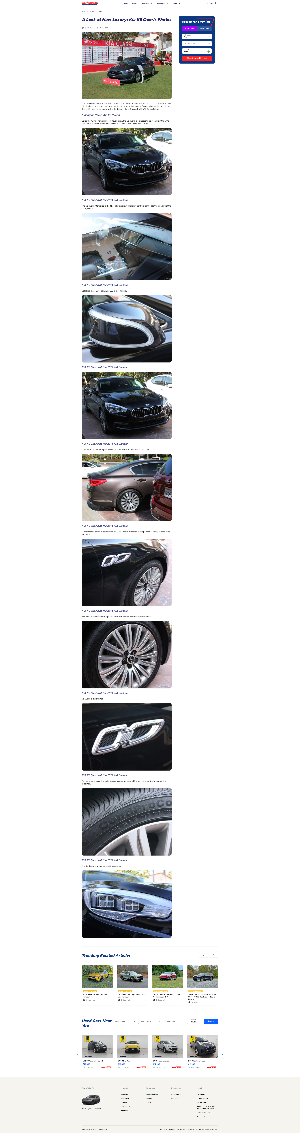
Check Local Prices (196, 58)
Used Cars (204, 28)
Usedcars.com (177, 1094)
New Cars (189, 28)
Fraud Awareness (203, 1113)
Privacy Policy (202, 1098)
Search (211, 1021)
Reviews (123, 1102)
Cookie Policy (202, 1102)
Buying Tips (125, 1106)
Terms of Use (202, 1094)
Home (84, 11)
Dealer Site (150, 1098)
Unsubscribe (202, 1117)
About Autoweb (152, 1094)
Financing (124, 1110)
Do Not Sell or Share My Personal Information (206, 1107)
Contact (149, 1102)
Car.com (174, 1098)
